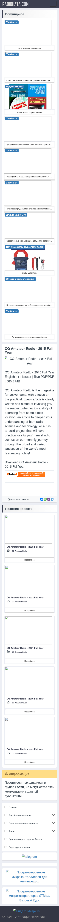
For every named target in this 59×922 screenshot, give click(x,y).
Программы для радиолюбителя (25, 838)
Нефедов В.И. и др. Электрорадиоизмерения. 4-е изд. (30, 176)
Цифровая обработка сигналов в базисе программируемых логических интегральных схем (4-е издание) (30, 144)
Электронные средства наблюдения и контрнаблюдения (30, 305)
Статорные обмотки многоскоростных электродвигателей (30, 80)
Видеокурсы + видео (19, 847)
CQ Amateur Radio (19, 551)
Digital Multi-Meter (29, 272)
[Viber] (48, 499)
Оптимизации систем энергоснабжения (29, 337)
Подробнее (29, 559)
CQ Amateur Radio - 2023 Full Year (25, 546)
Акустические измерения (29, 48)
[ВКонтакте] (41, 499)
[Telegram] (52, 499)
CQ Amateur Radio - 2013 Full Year (25, 749)
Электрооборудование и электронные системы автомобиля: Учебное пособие (30, 208)
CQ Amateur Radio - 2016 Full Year (25, 698)
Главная (13, 806)
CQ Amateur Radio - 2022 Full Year (25, 597)
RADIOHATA (15, 4)
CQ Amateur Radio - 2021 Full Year (25, 647)
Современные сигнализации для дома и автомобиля (30, 240)
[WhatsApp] (45, 499)
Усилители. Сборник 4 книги (29, 112)
